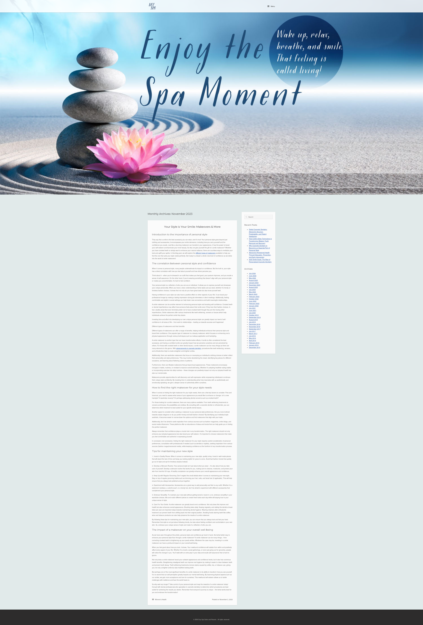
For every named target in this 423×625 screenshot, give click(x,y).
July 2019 (252, 322)
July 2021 (252, 308)
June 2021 (252, 310)
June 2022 (252, 301)
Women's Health (160, 599)
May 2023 (252, 292)
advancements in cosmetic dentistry (188, 348)
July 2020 (252, 313)
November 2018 (254, 326)
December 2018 (254, 324)
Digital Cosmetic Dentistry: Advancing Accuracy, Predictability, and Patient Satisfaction (258, 232)
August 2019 (253, 320)
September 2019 (255, 317)
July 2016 (252, 336)
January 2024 (254, 283)
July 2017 (252, 331)
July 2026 (252, 273)
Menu (272, 6)
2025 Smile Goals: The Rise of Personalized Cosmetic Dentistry (260, 260)
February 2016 (254, 343)
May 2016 (252, 338)
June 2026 (252, 276)
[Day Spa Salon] (152, 6)
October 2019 (254, 315)
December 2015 (254, 347)
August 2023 (253, 287)
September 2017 (255, 329)
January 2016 (254, 345)
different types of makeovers (205, 253)
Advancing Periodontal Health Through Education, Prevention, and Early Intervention (260, 254)
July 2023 (252, 289)
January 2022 (254, 306)
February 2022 (254, 303)
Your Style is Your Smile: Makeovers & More (192, 226)
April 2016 (252, 340)
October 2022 (254, 299)
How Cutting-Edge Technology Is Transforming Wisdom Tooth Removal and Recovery (260, 241)
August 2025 (253, 280)
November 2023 (254, 285)
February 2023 (254, 296)
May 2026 (252, 278)
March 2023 (253, 294)
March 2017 (253, 333)
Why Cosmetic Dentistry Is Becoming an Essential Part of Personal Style (259, 248)
